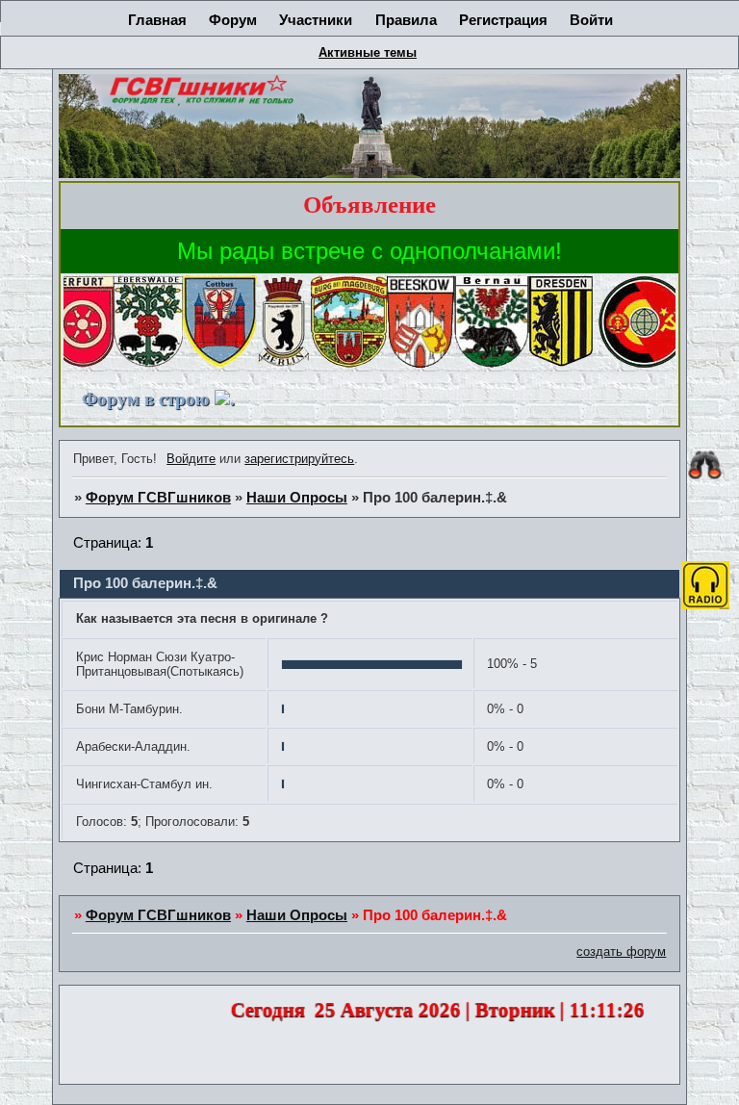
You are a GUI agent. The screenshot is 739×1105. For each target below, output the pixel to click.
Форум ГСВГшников (158, 497)
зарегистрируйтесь (299, 458)
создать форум (621, 951)
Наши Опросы (296, 497)
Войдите (191, 458)
